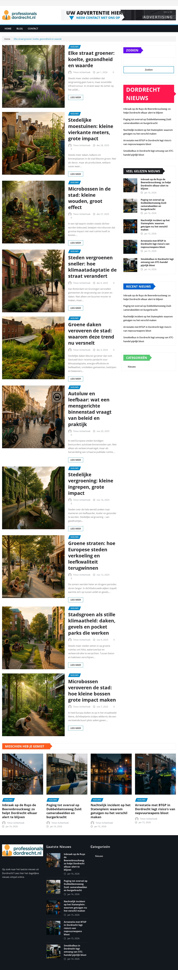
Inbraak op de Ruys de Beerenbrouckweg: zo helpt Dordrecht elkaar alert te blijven (156, 184)
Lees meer (75, 97)
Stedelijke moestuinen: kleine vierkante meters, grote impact (90, 129)
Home (8, 28)
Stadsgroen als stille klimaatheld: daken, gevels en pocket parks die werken (91, 623)
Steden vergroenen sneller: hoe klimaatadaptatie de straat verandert (92, 266)
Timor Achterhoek (81, 72)
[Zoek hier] (175, 28)
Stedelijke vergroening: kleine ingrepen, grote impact (90, 483)
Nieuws (132, 366)
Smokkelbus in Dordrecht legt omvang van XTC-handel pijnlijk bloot (157, 262)
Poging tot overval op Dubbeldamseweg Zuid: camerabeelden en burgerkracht (154, 204)
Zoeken (132, 50)
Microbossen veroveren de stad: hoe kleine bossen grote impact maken (92, 690)
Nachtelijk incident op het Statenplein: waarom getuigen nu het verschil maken (155, 225)
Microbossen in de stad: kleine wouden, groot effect (89, 198)
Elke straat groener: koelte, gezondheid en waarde (37, 39)
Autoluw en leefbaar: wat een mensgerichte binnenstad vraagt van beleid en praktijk (90, 408)
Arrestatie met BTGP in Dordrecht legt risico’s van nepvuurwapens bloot (155, 244)
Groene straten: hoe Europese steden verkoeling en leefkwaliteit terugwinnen (91, 555)
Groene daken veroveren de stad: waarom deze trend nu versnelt (91, 333)
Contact (33, 28)
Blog (20, 28)
